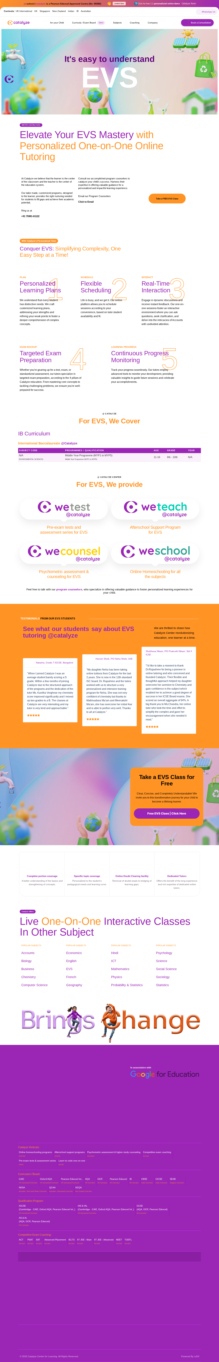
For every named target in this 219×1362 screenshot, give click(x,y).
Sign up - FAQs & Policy (123, 1299)
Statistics (162, 985)
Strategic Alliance (29, 1291)
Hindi (114, 953)
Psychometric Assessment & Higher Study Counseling (84, 1293)
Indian (71, 11)
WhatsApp (163, 1285)
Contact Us (26, 1316)
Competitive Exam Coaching (80, 1305)
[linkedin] (171, 11)
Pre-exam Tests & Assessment (81, 1299)
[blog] (178, 11)
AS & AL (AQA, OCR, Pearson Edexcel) (34, 1221)
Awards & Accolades (31, 1296)
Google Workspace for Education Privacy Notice (128, 1307)
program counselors (69, 589)
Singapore (45, 11)
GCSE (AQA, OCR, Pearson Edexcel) (152, 1209)
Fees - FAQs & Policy (122, 1294)
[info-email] (191, 11)
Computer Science (34, 985)
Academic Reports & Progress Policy (130, 1280)
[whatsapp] (184, 11)
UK (35, 11)
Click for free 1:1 (159, 3)
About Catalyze (28, 1280)
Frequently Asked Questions (34, 1306)
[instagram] (157, 11)
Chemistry (28, 977)
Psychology (164, 953)
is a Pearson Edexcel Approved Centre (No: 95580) (62, 3)
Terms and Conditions (122, 1318)
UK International (24, 11)
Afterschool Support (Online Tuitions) (84, 1286)
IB (77, 11)
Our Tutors (25, 1286)
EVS (69, 969)
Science (161, 961)
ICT (113, 961)
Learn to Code (72, 1310)
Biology (26, 961)
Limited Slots (119, 3)
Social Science (166, 969)
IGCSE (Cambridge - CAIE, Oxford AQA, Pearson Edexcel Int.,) (47, 1209)
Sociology (163, 977)
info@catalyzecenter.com (173, 1294)
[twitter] (143, 11)
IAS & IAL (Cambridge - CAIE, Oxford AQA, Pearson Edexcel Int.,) (106, 1209)
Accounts (27, 953)
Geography (74, 985)
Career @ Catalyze (30, 1311)
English (71, 961)
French (71, 977)
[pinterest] (164, 11)
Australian (86, 11)
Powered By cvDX (190, 1356)
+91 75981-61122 (30, 216)
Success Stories (28, 1301)
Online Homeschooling (77, 1280)
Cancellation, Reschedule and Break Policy (130, 1288)
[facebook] (136, 11)
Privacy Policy (118, 1313)
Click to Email (86, 201)
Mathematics (120, 969)
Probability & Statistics (127, 985)
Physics (116, 977)
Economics (74, 953)
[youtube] (150, 11)
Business (27, 969)
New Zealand (59, 11)
